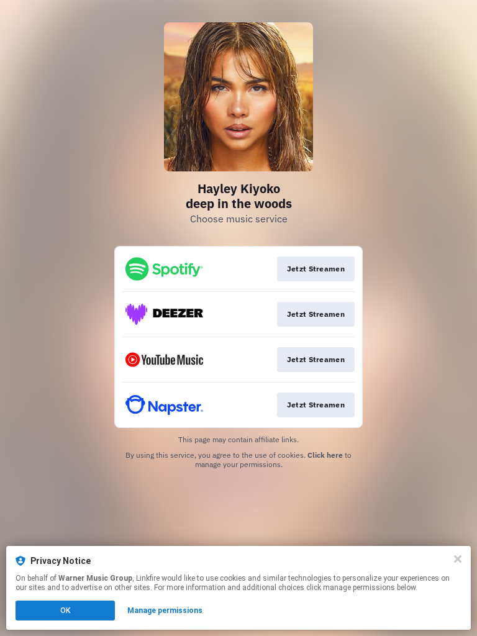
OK (65, 610)
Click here (325, 455)
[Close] (458, 559)
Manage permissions (164, 610)
